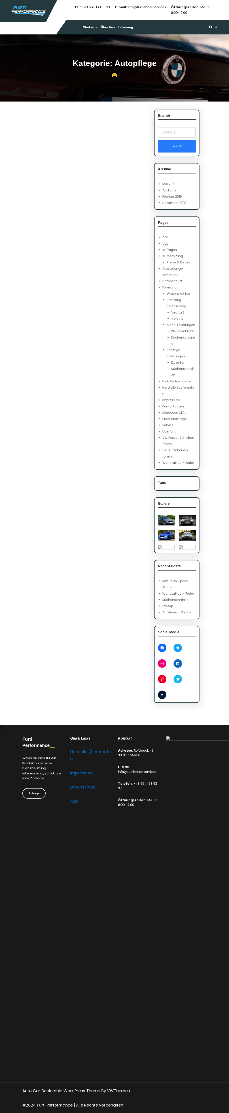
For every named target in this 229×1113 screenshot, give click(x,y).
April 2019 (169, 190)
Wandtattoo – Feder (178, 462)
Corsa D (177, 318)
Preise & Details (179, 262)
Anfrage (34, 793)
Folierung (169, 287)
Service (168, 425)
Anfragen (169, 250)
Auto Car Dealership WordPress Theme (61, 1091)
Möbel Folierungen (181, 325)
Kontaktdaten (173, 406)
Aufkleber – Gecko (176, 612)
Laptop (167, 606)
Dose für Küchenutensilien (182, 368)
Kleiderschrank (182, 331)
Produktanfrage (174, 419)
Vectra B (177, 312)
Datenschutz (172, 281)
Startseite (90, 27)
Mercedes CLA (173, 412)
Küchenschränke (175, 600)
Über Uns (169, 431)
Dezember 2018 (174, 203)
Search (177, 146)
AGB (165, 237)
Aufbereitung (172, 256)
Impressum (171, 400)
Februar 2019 (172, 196)
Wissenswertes (178, 293)
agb (165, 243)
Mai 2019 (168, 184)
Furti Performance (176, 381)
